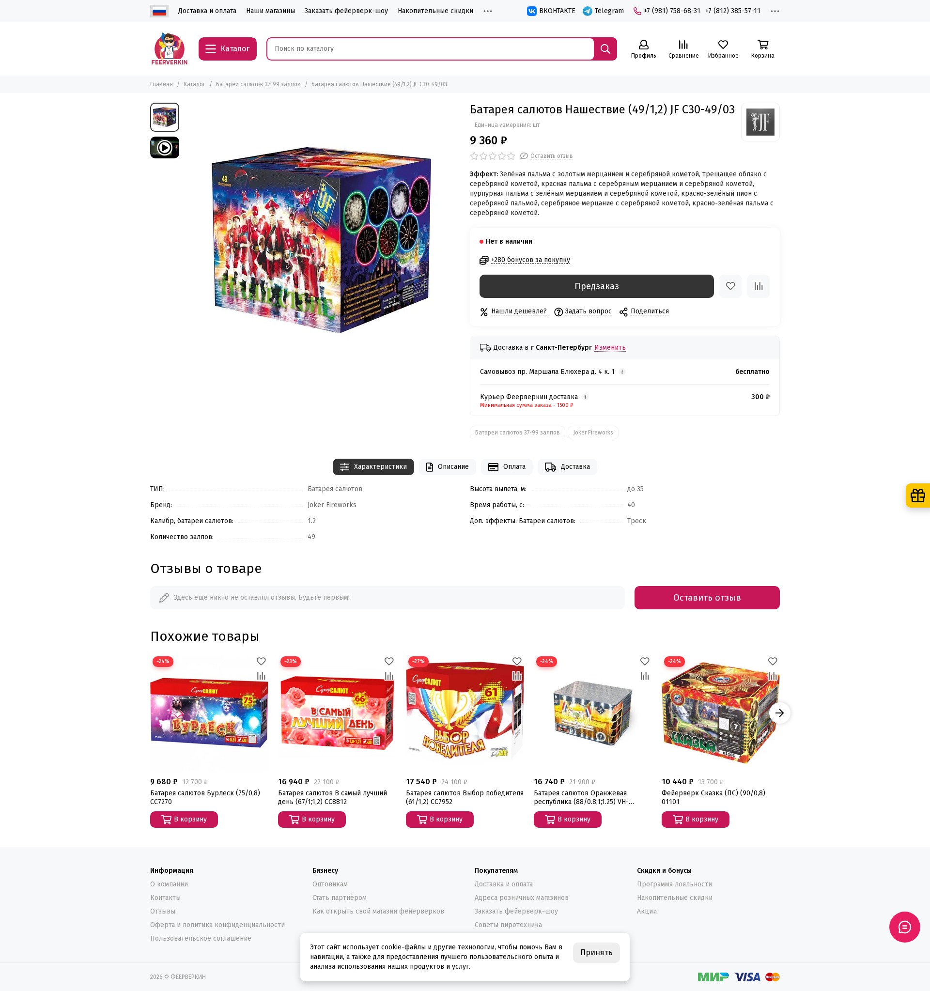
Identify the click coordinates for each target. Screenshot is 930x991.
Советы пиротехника (508, 925)
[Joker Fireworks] (760, 122)
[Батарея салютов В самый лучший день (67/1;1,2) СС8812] (337, 713)
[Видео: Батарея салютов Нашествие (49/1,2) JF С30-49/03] (164, 147)
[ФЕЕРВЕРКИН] (169, 49)
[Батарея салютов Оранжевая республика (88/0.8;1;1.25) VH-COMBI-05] (593, 713)
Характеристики (380, 467)
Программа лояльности (674, 884)
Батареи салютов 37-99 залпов (258, 84)
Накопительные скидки (435, 11)
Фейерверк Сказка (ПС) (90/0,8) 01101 (713, 797)
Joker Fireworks (593, 432)
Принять (596, 952)
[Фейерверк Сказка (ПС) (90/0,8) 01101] (721, 713)
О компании (169, 884)
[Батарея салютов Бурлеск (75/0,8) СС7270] (209, 713)
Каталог (194, 84)
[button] (150, 713)
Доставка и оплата (207, 11)
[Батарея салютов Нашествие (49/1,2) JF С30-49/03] (322, 241)
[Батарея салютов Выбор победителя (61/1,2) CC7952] (465, 713)
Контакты (165, 898)
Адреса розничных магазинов (522, 898)
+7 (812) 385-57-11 (732, 11)
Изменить (610, 348)
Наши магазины (270, 11)
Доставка (575, 467)
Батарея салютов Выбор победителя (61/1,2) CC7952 (465, 797)
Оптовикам (330, 884)
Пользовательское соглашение (200, 938)
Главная (161, 84)
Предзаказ (596, 286)
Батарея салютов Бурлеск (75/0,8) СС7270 (205, 797)
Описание (453, 467)
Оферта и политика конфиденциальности (217, 925)
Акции (647, 911)
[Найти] (605, 49)
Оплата (514, 467)
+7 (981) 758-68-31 (672, 11)
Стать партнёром (339, 898)
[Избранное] (730, 286)
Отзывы (162, 911)
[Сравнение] (758, 286)
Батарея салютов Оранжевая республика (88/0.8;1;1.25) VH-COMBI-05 (581, 797)
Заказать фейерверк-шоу (346, 11)
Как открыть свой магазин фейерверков (378, 911)
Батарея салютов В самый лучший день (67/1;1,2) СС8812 (332, 797)
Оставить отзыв (707, 597)
